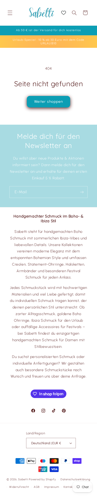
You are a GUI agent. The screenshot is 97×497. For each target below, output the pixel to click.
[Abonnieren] (82, 192)
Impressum (51, 487)
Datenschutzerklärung (75, 479)
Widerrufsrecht (19, 487)
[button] (9, 12)
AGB (37, 487)
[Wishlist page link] (63, 12)
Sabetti (23, 479)
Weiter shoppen (48, 101)
